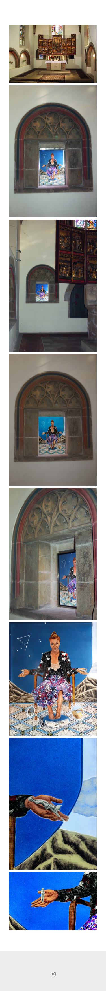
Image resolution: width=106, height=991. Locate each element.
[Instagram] (53, 974)
